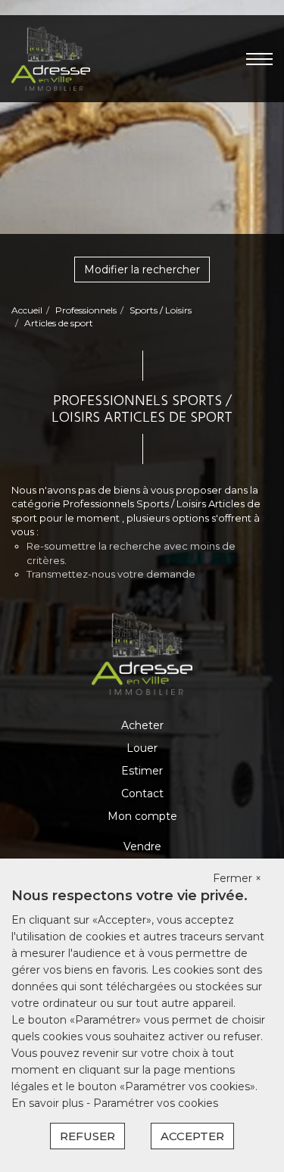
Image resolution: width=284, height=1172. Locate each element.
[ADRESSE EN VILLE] (50, 57)
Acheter (142, 725)
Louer (142, 748)
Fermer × (237, 878)
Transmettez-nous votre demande (111, 574)
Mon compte (142, 816)
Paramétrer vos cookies (155, 1103)
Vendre (142, 846)
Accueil (26, 310)
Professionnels (86, 310)
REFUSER (87, 1136)
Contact (142, 793)
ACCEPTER (192, 1136)
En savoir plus (48, 1103)
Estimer (142, 771)
